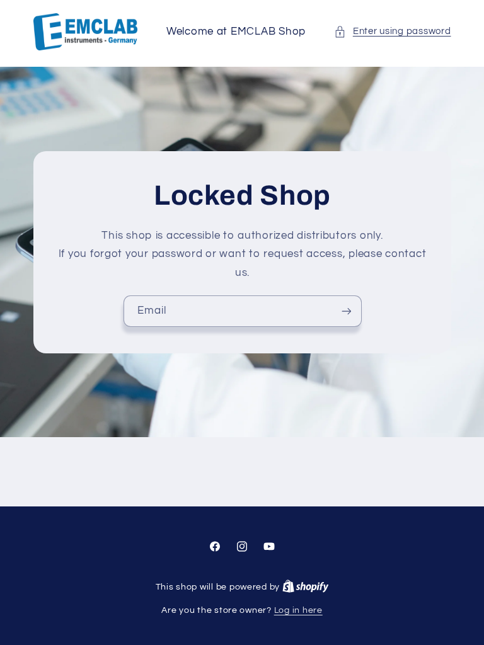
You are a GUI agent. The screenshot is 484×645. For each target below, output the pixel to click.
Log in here (298, 610)
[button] (392, 31)
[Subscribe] (345, 310)
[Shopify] (305, 587)
